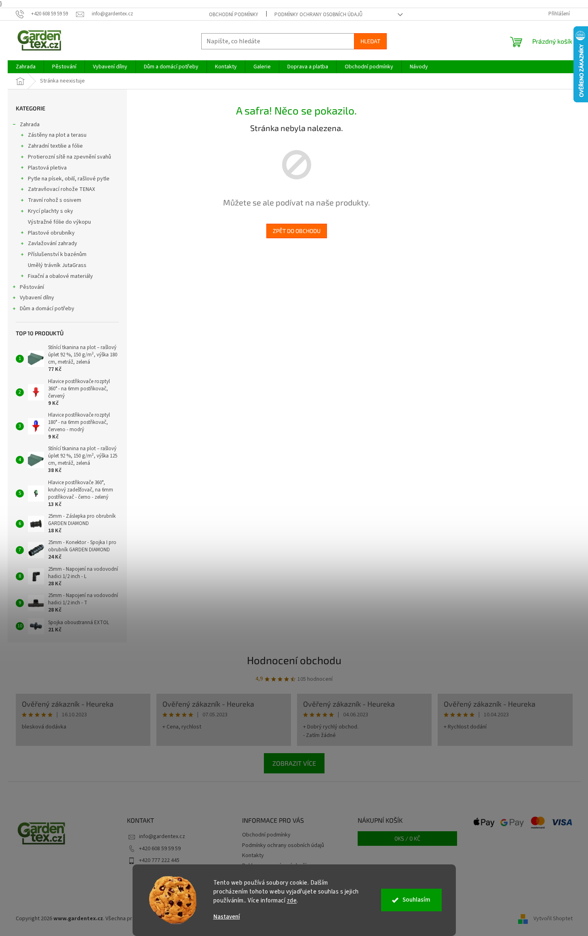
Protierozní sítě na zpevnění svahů (69, 157)
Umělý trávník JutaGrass (57, 265)
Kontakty (253, 855)
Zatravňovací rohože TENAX (61, 189)
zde (292, 900)
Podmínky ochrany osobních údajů (318, 14)
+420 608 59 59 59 (160, 849)
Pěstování (32, 287)
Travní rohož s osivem (54, 200)
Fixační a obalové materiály (60, 276)
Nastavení (226, 917)
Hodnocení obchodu (294, 660)
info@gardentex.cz (162, 836)
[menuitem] (26, 66)
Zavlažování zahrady (52, 243)
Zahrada (30, 125)
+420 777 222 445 (159, 860)
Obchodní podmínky (233, 14)
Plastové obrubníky (51, 233)
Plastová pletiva (47, 168)
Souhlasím (416, 900)
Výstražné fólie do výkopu (59, 222)
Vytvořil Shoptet (553, 919)
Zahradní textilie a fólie (55, 146)
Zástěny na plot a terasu (57, 135)
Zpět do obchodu (296, 230)
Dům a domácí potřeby (47, 309)
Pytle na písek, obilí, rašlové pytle (69, 179)
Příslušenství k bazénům (57, 254)
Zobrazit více (294, 763)
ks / (407, 838)
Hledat (370, 41)
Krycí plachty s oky (50, 211)
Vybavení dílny (37, 298)
